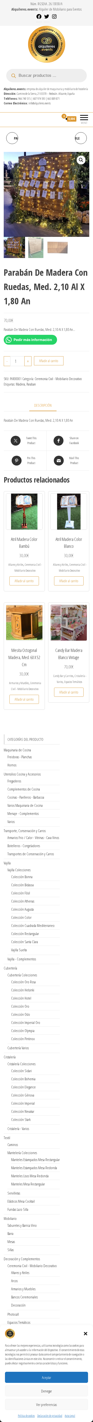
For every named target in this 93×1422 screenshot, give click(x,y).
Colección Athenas (22, 901)
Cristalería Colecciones (21, 1063)
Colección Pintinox (23, 1038)
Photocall (13, 1314)
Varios (11, 821)
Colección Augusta (22, 909)
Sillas (10, 1249)
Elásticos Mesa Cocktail (21, 1201)
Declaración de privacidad (49, 1416)
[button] (85, 1333)
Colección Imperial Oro (25, 1022)
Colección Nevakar (22, 1111)
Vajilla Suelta (19, 949)
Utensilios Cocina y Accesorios (22, 774)
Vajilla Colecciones (19, 869)
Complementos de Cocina (23, 789)
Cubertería (10, 968)
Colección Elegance (23, 1086)
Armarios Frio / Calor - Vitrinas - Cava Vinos (33, 837)
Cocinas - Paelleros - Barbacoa (25, 797)
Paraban (31, 384)
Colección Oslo (20, 1014)
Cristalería (10, 1056)
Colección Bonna (21, 876)
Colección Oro (20, 1006)
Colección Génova (22, 1095)
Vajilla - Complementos (21, 958)
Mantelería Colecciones (22, 1152)
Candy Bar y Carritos (63, 676)
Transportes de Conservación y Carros (30, 853)
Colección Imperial (23, 1103)
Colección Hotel (21, 998)
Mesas (11, 1241)
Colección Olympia (22, 1030)
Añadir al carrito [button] (24, 580)
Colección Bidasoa (22, 884)
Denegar (46, 1391)
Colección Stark (21, 1119)
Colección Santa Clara (24, 941)
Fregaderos (14, 780)
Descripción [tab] (43, 405)
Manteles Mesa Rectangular (28, 1183)
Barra (10, 1233)
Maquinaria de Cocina (17, 749)
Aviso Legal (70, 1416)
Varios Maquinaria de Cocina (25, 805)
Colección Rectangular (25, 933)
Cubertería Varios (18, 1047)
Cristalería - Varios (18, 1128)
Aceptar (46, 1377)
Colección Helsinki (22, 989)
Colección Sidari (21, 1070)
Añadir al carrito (48, 360)
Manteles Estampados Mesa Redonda (34, 1167)
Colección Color (21, 917)
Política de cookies (26, 1416)
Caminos (12, 1144)
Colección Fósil (20, 892)
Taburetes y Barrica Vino (22, 1225)
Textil (7, 1137)
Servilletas (13, 1193)
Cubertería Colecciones (22, 974)
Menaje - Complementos (23, 813)
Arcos (14, 1280)
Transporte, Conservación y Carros (25, 830)
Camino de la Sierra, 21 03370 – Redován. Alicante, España (46, 94)
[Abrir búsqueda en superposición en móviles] (46, 75)
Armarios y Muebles (19, 683)
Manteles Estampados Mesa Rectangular (35, 1159)
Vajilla (7, 862)
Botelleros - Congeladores (23, 845)
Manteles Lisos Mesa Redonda (30, 1175)
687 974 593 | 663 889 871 (46, 99)
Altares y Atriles (15, 565)
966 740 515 (24, 99)
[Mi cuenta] (55, 119)
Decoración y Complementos (22, 1258)
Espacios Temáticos (73, 682)
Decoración (18, 1305)
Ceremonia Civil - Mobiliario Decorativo (58, 378)
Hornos (11, 764)
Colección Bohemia (23, 1078)
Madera (20, 384)
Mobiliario (10, 1218)
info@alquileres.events (40, 103)
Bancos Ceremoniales (24, 1296)
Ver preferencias (46, 1404)
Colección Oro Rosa (23, 981)
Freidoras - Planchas (19, 756)
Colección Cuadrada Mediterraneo (33, 925)
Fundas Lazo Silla (17, 1209)
